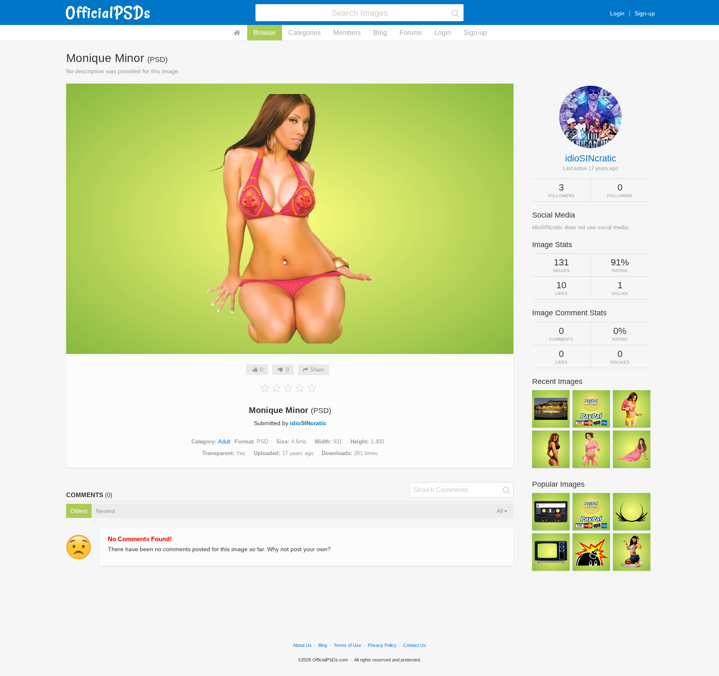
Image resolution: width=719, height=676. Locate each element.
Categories (304, 32)
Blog (380, 32)
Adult (224, 441)
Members (347, 32)
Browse (264, 32)
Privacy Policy (382, 645)
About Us (302, 645)
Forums (410, 32)
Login (617, 13)
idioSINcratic (308, 423)
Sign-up (645, 13)
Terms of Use (347, 645)
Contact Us (414, 645)
